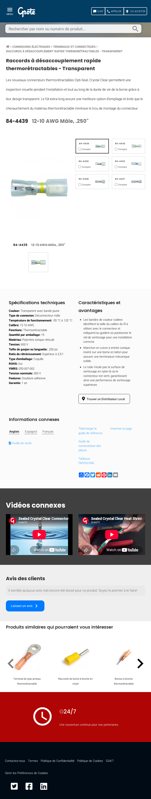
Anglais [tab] (14, 431)
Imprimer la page (121, 428)
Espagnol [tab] (31, 431)
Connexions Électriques (31, 47)
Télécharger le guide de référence (90, 430)
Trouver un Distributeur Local (105, 399)
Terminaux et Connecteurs (74, 47)
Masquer (132, 514)
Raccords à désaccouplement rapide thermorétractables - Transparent (64, 51)
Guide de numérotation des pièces (89, 445)
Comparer (75, 627)
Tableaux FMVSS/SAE (86, 461)
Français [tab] (47, 431)
